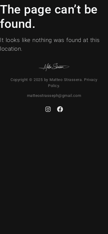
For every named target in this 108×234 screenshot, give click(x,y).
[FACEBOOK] (60, 109)
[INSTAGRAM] (48, 109)
